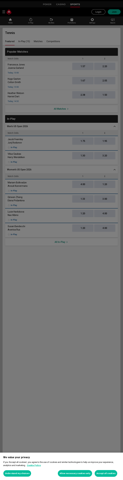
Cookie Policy (34, 465)
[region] (61, 466)
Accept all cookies (105, 473)
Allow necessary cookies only (75, 473)
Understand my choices (17, 473)
